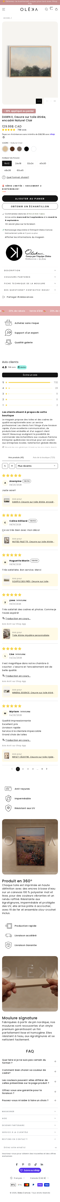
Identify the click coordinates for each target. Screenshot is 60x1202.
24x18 (19, 164)
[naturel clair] (5, 149)
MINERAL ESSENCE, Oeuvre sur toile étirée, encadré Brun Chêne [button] (33, 692)
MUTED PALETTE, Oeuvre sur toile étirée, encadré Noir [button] (32, 541)
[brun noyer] (12, 149)
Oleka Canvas (24, 1193)
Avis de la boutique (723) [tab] (44, 457)
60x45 (21, 171)
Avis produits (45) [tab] (16, 457)
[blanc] (34, 149)
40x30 (43, 164)
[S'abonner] (56, 1148)
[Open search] (5, 466)
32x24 (31, 164)
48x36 (8, 171)
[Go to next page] (47, 769)
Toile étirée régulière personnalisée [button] (30, 635)
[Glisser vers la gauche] (47, 101)
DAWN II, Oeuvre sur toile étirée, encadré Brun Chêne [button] (33, 501)
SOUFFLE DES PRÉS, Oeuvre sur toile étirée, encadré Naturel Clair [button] (30, 581)
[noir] (26, 149)
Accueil (6, 18)
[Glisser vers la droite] (54, 101)
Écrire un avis (30, 375)
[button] (46, 9)
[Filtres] (12, 466)
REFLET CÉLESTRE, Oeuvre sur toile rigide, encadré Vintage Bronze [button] (33, 757)
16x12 (8, 164)
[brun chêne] (19, 149)
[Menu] (3, 9)
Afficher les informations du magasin (24, 237)
